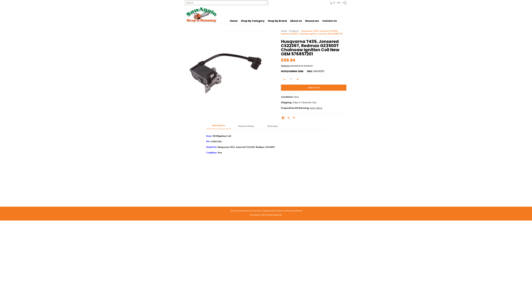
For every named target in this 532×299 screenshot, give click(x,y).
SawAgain (256, 215)
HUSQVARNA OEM (292, 71)
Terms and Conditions (239, 211)
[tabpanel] (266, 162)
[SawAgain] (202, 15)
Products (293, 31)
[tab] (218, 126)
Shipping (285, 66)
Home (284, 31)
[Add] (297, 79)
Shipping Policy (269, 211)
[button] (283, 117)
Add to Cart (314, 87)
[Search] (266, 3)
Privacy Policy (256, 211)
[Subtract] (284, 79)
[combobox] (225, 3)
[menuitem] (335, 3)
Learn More (316, 108)
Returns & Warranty (285, 211)
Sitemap (298, 211)
